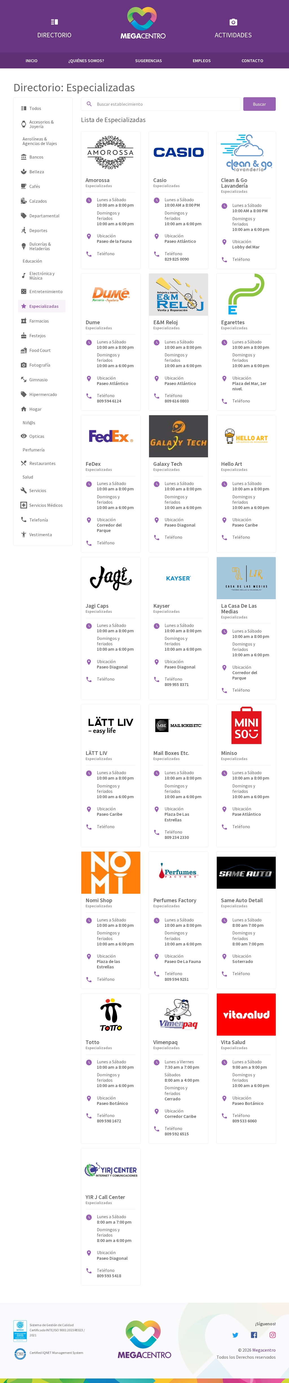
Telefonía (38, 520)
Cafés (34, 186)
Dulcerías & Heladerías (40, 246)
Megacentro (264, 1350)
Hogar (35, 409)
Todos (35, 108)
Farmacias (39, 321)
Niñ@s (29, 422)
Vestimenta (40, 534)
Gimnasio (38, 379)
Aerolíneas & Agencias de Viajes (40, 141)
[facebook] (254, 1334)
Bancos (36, 157)
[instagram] (272, 1334)
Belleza (36, 171)
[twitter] (235, 1335)
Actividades (233, 35)
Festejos (37, 335)
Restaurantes (42, 463)
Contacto (252, 60)
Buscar (259, 104)
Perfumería (34, 450)
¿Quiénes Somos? (86, 60)
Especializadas (43, 306)
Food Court (40, 350)
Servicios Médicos (46, 505)
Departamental (44, 215)
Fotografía (39, 365)
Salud (28, 477)
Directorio (54, 35)
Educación (32, 261)
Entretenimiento (46, 291)
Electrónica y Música (41, 275)
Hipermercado (43, 394)
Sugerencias (148, 60)
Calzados (38, 201)
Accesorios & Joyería (41, 124)
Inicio (32, 60)
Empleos (202, 60)
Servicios (37, 490)
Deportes (38, 230)
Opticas (36, 436)
